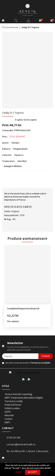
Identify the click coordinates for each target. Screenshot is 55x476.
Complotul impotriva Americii (23, 308)
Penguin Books (20, 149)
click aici (19, 472)
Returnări (9, 415)
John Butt (22, 161)
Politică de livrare (13, 404)
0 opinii (18, 120)
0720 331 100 (13, 437)
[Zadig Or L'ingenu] (27, 69)
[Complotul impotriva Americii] (27, 274)
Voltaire (15, 143)
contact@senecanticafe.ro (21, 444)
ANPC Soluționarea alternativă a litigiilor (24, 397)
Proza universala (10, 27)
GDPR (7, 412)
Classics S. (19, 155)
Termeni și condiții (13, 401)
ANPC (7, 422)
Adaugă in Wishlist (13, 166)
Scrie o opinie (30, 120)
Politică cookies (12, 408)
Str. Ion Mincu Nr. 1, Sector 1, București (27, 451)
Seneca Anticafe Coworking (18, 394)
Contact (8, 419)
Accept (32, 472)
